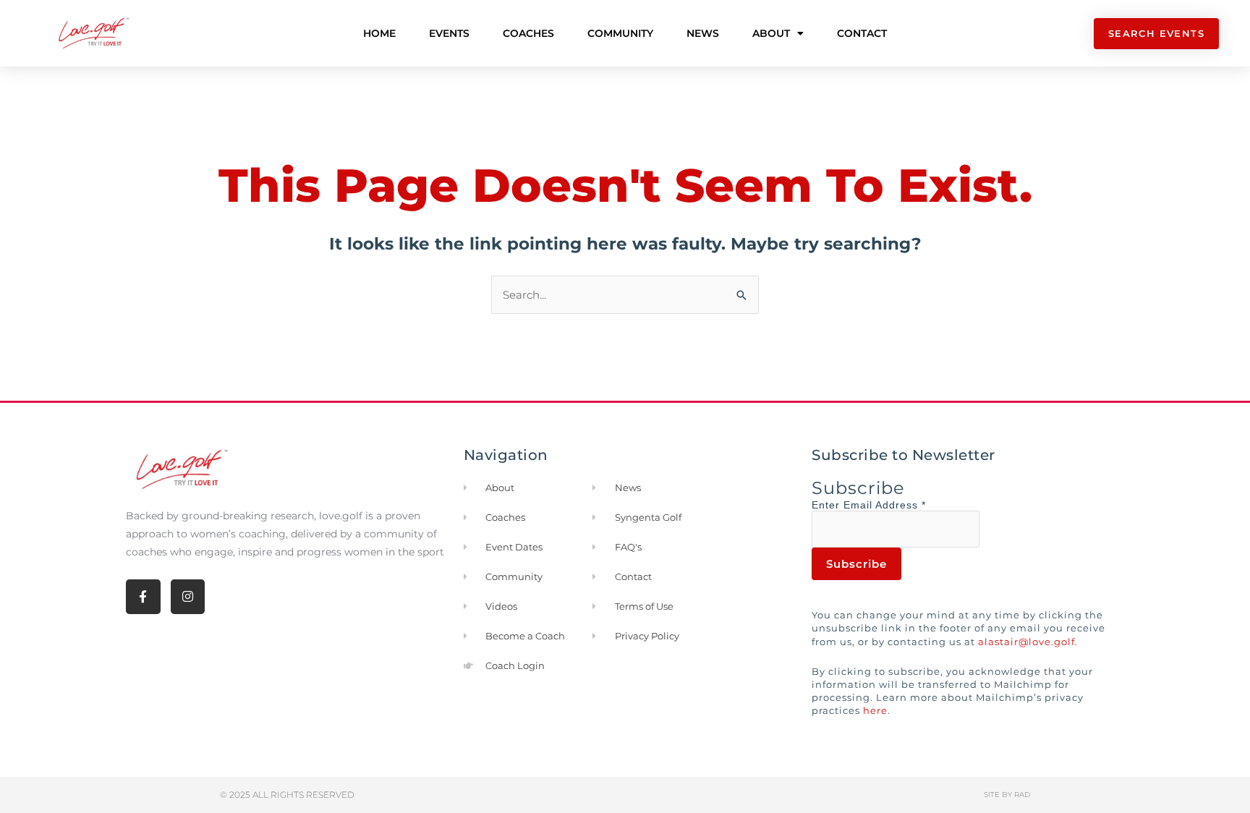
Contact (862, 33)
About (771, 33)
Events (449, 33)
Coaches (528, 33)
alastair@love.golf (1026, 641)
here (875, 710)
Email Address (884, 505)
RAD (1022, 794)
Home (379, 33)
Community (620, 33)
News (702, 33)
